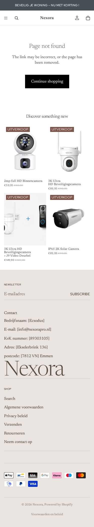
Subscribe (80, 294)
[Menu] (6, 18)
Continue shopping (47, 82)
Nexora (38, 504)
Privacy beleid (16, 416)
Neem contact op (18, 442)
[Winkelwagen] (87, 18)
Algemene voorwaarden (23, 407)
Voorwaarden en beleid (47, 514)
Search (9, 399)
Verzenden (13, 425)
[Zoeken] (16, 18)
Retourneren (14, 433)
